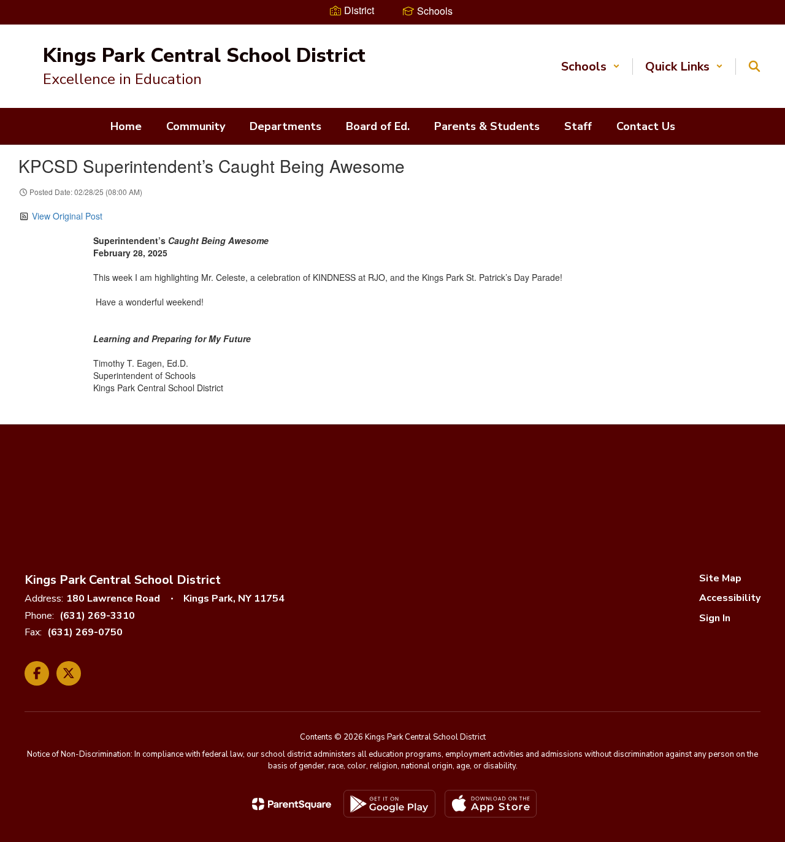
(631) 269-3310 (97, 615)
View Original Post (67, 216)
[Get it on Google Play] (389, 803)
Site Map (720, 578)
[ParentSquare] (291, 804)
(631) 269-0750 (85, 632)
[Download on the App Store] (491, 803)
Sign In (714, 618)
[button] (590, 66)
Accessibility (729, 598)
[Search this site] (754, 66)
